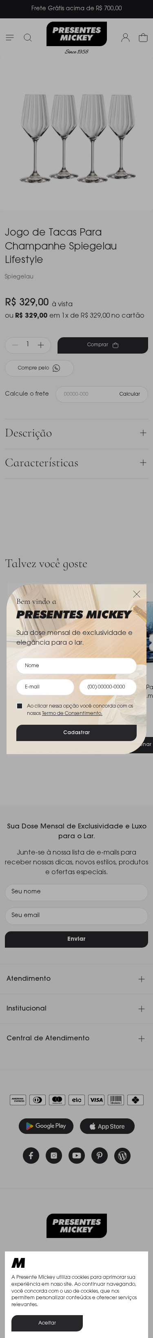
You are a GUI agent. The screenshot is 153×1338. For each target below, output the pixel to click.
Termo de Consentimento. (72, 713)
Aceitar (47, 1323)
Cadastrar (76, 732)
